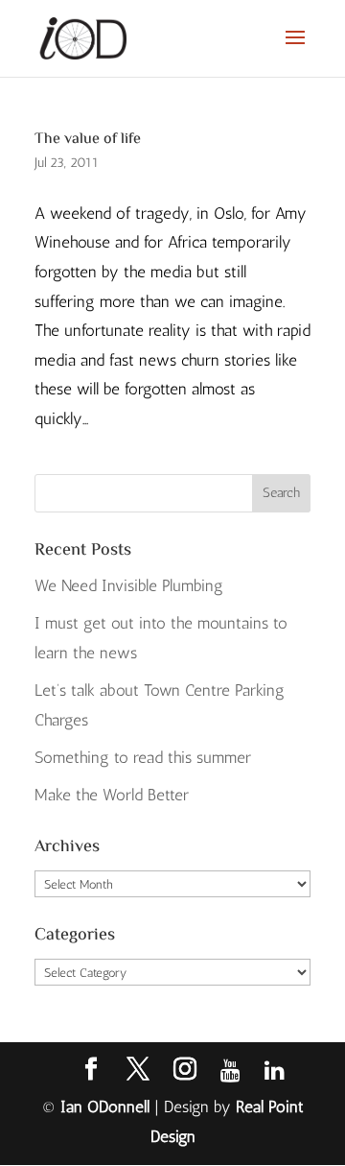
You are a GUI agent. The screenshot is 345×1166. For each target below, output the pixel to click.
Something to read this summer (142, 757)
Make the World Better (111, 794)
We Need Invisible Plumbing (128, 585)
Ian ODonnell (105, 1106)
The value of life (87, 140)
